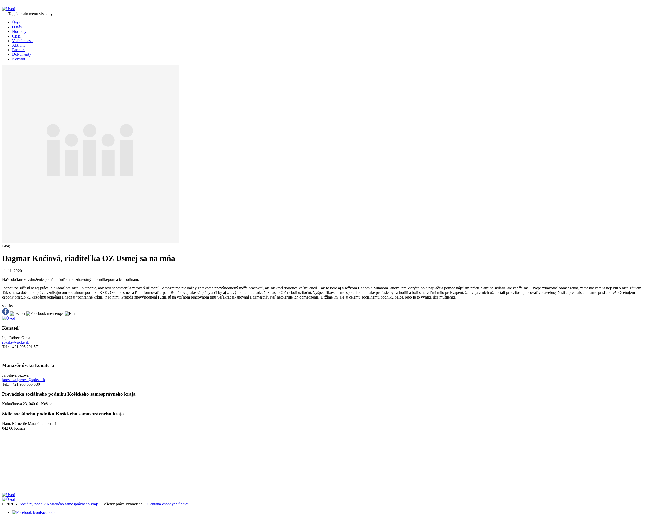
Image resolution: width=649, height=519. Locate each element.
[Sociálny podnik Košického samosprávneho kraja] (8, 9)
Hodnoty (19, 31)
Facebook (48, 512)
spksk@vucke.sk (15, 342)
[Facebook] (26, 512)
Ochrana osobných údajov (168, 504)
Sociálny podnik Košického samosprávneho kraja (59, 504)
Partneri (18, 50)
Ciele (16, 36)
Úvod (16, 22)
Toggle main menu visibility (30, 14)
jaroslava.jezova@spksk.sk (23, 380)
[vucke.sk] (8, 495)
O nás (17, 27)
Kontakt (18, 59)
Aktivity (18, 45)
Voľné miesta (22, 41)
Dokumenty (21, 54)
